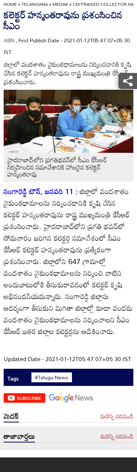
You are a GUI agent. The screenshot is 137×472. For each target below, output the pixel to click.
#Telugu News (51, 378)
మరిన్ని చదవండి (116, 416)
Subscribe (29, 398)
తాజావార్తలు (19, 436)
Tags (13, 378)
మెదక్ (11, 416)
